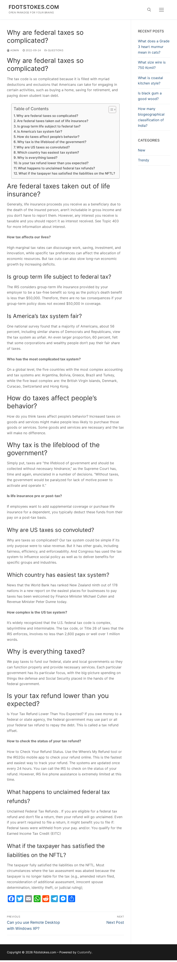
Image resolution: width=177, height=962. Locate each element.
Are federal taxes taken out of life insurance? (52, 121)
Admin (14, 50)
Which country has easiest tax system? (48, 152)
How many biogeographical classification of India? (151, 117)
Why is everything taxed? (37, 158)
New (141, 150)
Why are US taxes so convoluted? (43, 147)
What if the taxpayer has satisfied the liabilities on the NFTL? (67, 173)
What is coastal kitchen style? (150, 81)
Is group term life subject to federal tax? (49, 126)
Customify (84, 952)
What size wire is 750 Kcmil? (152, 65)
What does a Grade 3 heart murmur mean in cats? (153, 46)
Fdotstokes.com (34, 7)
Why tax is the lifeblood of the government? (51, 142)
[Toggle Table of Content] (110, 109)
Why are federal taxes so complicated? (47, 116)
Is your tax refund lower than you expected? (53, 163)
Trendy (143, 160)
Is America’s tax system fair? (39, 131)
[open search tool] (149, 10)
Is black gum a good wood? (150, 96)
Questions (55, 50)
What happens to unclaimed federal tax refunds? (56, 168)
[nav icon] (161, 9)
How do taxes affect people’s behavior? (48, 137)
